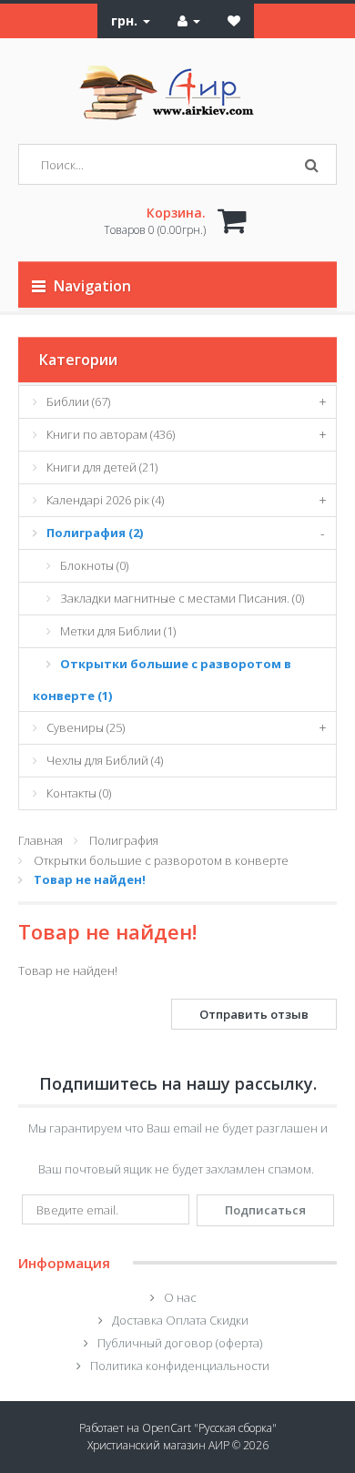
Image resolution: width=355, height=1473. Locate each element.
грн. (126, 20)
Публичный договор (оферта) (179, 1343)
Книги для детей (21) (101, 467)
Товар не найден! (90, 879)
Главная (40, 840)
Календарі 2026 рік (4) (105, 500)
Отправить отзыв (254, 1014)
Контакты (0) (78, 793)
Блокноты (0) (94, 565)
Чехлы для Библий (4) (104, 760)
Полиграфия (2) (94, 532)
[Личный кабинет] (189, 20)
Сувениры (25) (85, 727)
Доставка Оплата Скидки (180, 1320)
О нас (180, 1297)
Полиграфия (123, 840)
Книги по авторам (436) (110, 434)
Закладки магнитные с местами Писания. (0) (182, 598)
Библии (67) (78, 401)
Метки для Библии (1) (118, 631)
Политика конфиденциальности (179, 1365)
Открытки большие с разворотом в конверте (161, 860)
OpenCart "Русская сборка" (209, 1428)
